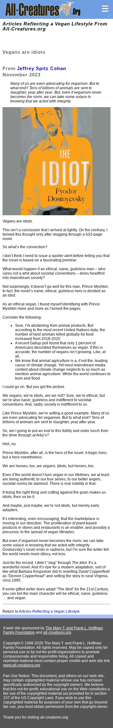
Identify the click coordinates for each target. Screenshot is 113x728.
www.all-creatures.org (21, 665)
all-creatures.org (57, 632)
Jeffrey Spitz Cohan (41, 68)
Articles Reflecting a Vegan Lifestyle (49, 611)
